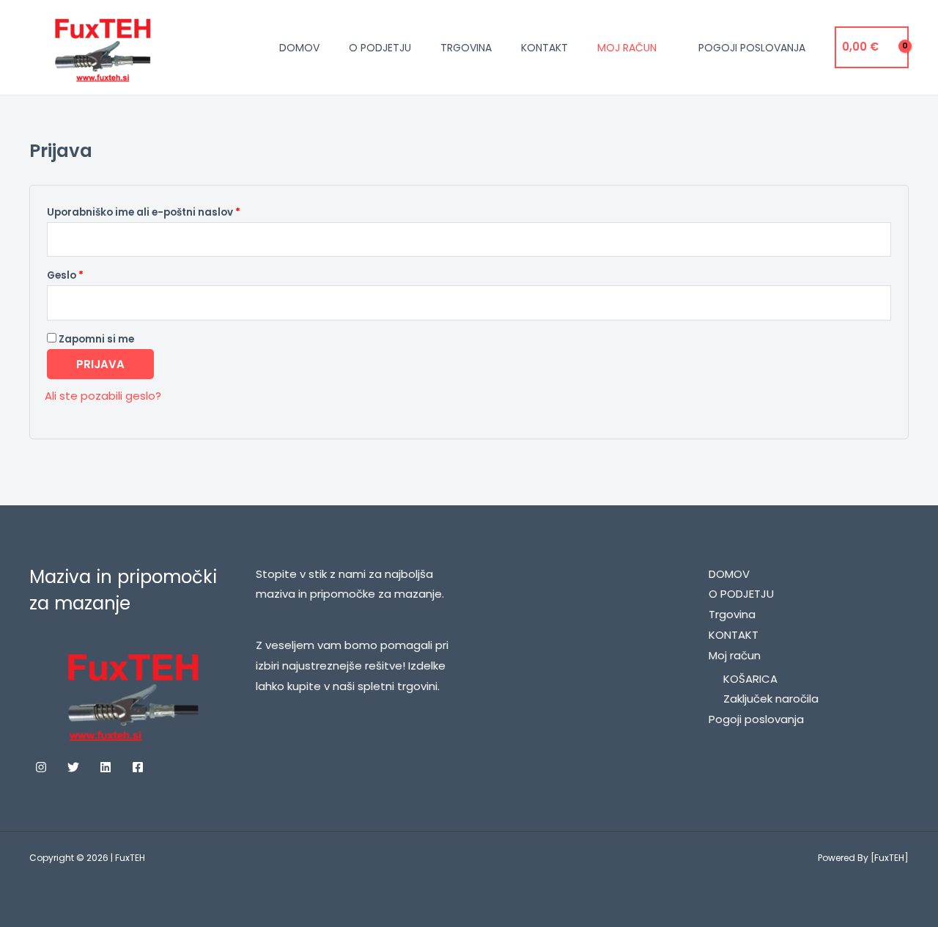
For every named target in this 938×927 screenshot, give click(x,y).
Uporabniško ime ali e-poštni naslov (171, 210)
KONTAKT (544, 47)
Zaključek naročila (771, 698)
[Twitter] (73, 767)
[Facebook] (137, 767)
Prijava (100, 364)
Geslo (93, 273)
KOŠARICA (750, 678)
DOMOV (299, 47)
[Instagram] (41, 767)
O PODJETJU (380, 47)
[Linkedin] (105, 767)
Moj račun (627, 47)
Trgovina (466, 47)
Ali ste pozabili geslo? (103, 395)
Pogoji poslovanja (751, 47)
